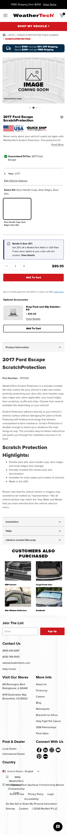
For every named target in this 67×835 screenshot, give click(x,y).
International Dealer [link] (13, 754)
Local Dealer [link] (9, 749)
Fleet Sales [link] (42, 733)
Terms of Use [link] (16, 794)
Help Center (9, 669)
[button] (30, 107)
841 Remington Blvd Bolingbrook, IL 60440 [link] (15, 686)
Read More (57, 144)
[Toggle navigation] (5, 16)
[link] (4, 35)
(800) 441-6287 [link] (10, 650)
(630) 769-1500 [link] (11, 657)
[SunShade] (49, 596)
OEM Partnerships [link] (46, 727)
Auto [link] (11, 35)
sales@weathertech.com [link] (16, 663)
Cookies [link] (23, 808)
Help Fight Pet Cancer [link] (48, 721)
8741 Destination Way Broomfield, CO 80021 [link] (14, 696)
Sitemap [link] (10, 808)
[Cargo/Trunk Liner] (49, 571)
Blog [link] (38, 703)
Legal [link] (50, 794)
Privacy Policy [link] (36, 794)
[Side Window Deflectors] (18, 596)
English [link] (29, 771)
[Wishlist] (62, 117)
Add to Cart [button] (33, 328)
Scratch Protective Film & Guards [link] (37, 35)
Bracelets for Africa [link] (47, 715)
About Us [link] (41, 684)
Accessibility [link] (31, 799)
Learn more (59, 291)
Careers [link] (40, 696)
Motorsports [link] (42, 709)
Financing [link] (41, 690)
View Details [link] (33, 319)
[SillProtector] (18, 571)
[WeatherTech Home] (33, 15)
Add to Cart (33, 277)
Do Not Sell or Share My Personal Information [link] (31, 804)
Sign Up (52, 631)
